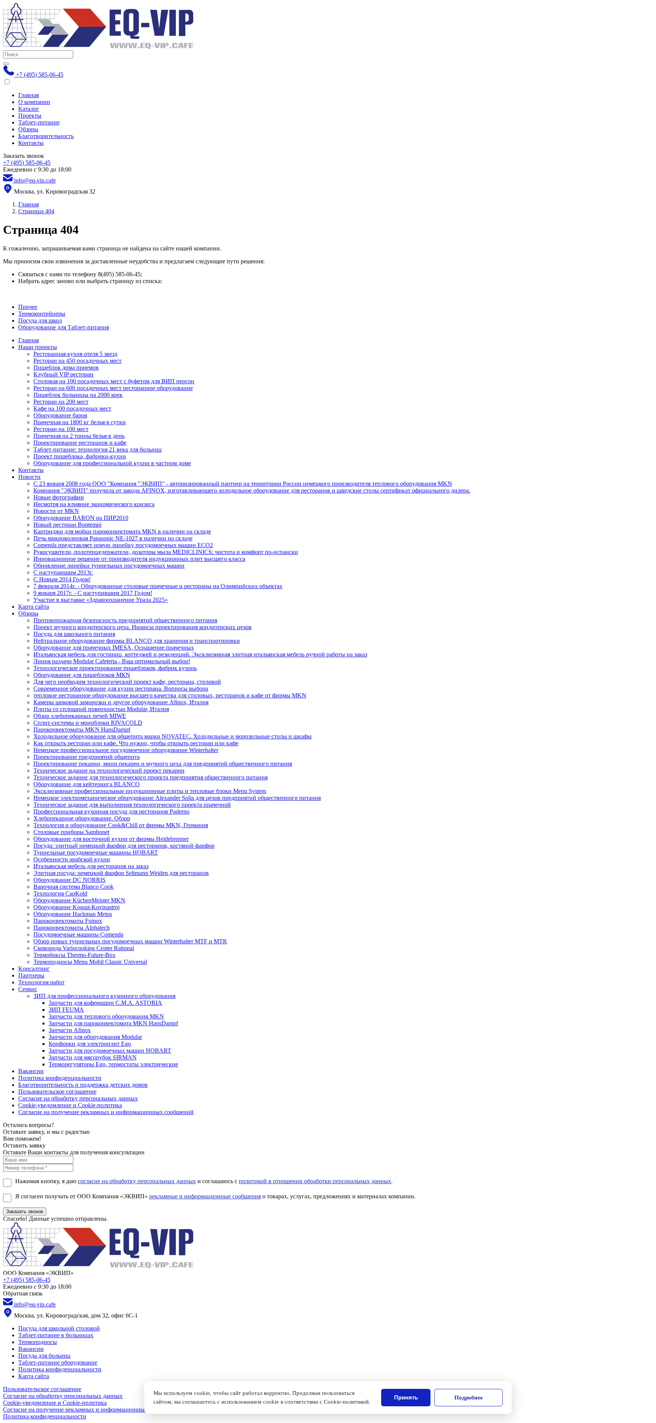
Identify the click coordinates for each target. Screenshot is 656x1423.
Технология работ (41, 982)
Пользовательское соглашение (57, 1091)
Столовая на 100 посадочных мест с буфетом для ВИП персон (113, 381)
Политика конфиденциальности (59, 1078)
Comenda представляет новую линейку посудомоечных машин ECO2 (123, 545)
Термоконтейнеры (41, 313)
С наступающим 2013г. (63, 572)
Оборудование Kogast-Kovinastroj (76, 907)
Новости (29, 477)
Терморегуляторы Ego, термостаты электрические (113, 1064)
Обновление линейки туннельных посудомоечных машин (108, 565)
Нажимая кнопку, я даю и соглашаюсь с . (204, 1181)
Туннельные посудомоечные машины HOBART (95, 852)
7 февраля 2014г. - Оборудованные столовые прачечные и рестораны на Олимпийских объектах (157, 586)
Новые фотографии (58, 497)
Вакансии (31, 1071)
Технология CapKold (60, 893)
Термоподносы (37, 1342)
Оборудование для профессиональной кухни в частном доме (112, 463)
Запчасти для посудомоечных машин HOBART (110, 1050)
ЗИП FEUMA (66, 1009)
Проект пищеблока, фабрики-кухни (79, 456)
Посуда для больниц (44, 1355)
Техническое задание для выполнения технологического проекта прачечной (132, 804)
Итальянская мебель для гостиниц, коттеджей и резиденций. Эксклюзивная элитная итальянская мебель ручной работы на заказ (200, 654)
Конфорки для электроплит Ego (90, 1043)
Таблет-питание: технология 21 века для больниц (97, 449)
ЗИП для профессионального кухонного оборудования (104, 996)
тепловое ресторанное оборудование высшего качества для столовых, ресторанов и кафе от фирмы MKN (169, 695)
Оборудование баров (60, 415)
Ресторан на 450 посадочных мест (77, 360)
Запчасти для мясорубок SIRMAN (93, 1057)
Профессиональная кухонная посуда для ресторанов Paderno (111, 811)
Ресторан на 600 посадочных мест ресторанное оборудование (113, 388)
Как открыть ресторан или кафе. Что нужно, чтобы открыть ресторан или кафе (135, 743)
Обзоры (28, 129)
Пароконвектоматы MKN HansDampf (81, 729)
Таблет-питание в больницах (55, 1335)
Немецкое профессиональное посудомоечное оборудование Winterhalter (125, 750)
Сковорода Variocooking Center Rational (83, 948)
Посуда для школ (40, 320)
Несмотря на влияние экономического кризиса (94, 504)
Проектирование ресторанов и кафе (79, 442)
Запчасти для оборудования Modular (95, 1037)
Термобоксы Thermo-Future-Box (74, 955)
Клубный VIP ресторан (63, 374)
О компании (34, 102)
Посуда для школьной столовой (59, 1328)
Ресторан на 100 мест (60, 429)
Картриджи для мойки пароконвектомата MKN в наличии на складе (122, 531)
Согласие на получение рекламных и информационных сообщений (106, 1112)
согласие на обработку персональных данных (137, 1181)
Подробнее (468, 1398)
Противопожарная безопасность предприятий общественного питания (125, 620)
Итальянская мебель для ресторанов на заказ (90, 866)
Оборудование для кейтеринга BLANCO (86, 784)
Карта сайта (33, 606)
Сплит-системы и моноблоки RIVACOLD (87, 722)
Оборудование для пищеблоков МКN (81, 675)
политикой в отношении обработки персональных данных (315, 1181)
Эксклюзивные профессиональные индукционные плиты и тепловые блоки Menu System (149, 791)
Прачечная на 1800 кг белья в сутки (79, 422)
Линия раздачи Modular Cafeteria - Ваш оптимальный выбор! (111, 661)
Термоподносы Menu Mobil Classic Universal (90, 962)
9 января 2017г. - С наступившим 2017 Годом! (92, 593)
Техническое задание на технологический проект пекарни (108, 770)
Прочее (27, 307)
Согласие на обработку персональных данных (78, 1098)
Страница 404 (36, 211)
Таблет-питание (39, 122)
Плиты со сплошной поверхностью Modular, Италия (101, 709)
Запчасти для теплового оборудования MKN (106, 1016)
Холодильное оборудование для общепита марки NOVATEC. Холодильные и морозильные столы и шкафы (172, 736)
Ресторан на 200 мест (60, 401)
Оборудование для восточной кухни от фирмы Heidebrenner (111, 839)
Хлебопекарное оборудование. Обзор (81, 818)
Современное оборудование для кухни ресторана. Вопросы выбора (120, 688)
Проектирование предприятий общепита (86, 757)
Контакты (31, 143)
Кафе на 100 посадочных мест (72, 408)
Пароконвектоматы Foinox (67, 921)
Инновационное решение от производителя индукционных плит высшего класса (139, 559)
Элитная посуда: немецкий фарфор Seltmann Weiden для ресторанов (121, 873)
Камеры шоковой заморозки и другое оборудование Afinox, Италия (120, 702)
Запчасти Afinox (70, 1030)
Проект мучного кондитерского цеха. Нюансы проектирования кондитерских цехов (142, 627)
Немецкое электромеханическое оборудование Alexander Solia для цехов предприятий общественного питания (177, 798)
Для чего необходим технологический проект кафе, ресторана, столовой (127, 681)
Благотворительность (46, 136)
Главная (28, 95)
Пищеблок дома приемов (66, 367)
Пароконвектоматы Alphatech (71, 927)
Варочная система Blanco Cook (73, 886)
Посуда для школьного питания (74, 634)
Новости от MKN (56, 511)
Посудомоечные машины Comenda (78, 934)
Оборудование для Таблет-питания (63, 327)
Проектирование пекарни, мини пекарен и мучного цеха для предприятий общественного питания (162, 763)
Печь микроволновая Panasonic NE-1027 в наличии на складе (112, 538)
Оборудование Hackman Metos (72, 914)
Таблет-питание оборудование (57, 1362)
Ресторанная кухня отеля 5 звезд (75, 354)
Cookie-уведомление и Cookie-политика (70, 1105)
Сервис (27, 989)
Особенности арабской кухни (71, 859)
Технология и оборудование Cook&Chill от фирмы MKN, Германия (120, 825)
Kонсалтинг (34, 968)
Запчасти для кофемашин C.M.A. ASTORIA (105, 1003)
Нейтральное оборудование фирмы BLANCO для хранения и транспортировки (136, 641)
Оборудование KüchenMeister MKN (79, 900)
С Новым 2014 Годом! (62, 579)
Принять (406, 1397)
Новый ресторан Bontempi (67, 524)
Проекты (29, 115)
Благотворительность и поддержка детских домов (83, 1084)
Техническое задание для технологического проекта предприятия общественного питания (150, 777)
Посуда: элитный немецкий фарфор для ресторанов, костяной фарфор (123, 845)
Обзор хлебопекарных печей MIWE (79, 716)
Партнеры (31, 975)
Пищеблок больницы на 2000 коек (78, 395)
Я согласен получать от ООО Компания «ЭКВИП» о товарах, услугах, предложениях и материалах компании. (215, 1196)
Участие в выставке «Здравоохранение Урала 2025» (100, 600)
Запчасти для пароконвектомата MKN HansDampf (113, 1023)
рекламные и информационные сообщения (205, 1196)
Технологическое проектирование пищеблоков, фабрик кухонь (115, 668)
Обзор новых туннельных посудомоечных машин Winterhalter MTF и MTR (130, 941)
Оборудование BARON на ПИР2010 (80, 518)
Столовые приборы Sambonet (71, 832)
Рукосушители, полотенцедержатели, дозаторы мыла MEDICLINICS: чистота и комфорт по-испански (165, 552)
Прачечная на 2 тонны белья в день (79, 436)
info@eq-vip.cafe (34, 180)
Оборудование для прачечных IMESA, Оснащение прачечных (113, 647)
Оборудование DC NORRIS (69, 880)
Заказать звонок (24, 1211)
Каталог (28, 108)
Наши (37, 347)
